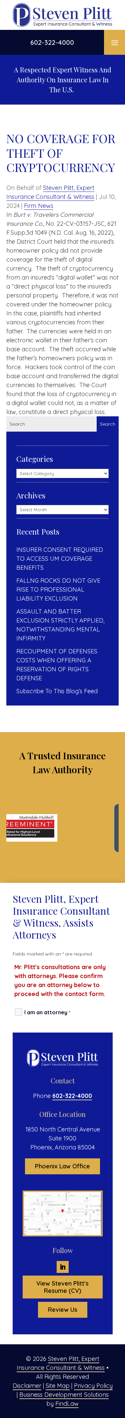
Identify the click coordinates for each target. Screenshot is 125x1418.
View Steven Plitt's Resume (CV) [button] (62, 1287)
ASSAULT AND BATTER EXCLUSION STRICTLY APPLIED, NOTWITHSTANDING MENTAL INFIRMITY (60, 625)
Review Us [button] (62, 1309)
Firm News (38, 205)
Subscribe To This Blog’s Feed (57, 691)
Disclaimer (27, 1385)
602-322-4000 (52, 42)
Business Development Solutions (64, 1394)
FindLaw (67, 1403)
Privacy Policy (93, 1385)
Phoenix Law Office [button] (62, 1166)
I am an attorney (47, 1012)
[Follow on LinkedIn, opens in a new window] (63, 1267)
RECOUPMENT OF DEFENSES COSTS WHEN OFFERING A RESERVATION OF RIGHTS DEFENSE (56, 664)
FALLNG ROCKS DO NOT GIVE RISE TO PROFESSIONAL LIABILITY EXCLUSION (58, 589)
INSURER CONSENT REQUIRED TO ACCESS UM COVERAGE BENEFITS (59, 558)
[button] (114, 42)
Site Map (58, 1385)
